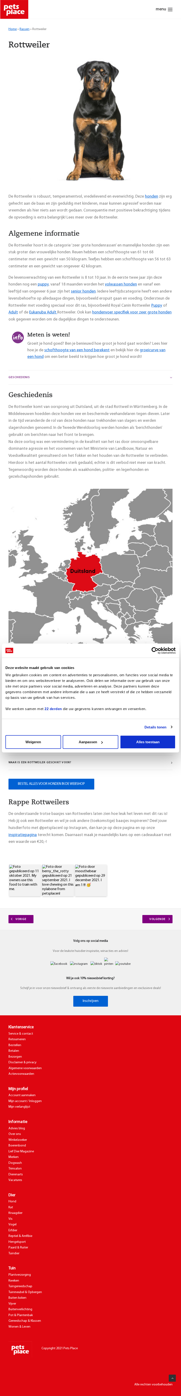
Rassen (24, 29)
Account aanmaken (22, 1095)
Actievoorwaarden (21, 1074)
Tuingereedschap (20, 1286)
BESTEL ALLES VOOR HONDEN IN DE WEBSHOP (51, 784)
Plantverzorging (19, 1275)
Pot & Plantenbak (20, 1315)
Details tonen (155, 727)
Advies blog (16, 1128)
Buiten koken (17, 1298)
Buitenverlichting (20, 1309)
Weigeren (33, 742)
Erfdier (12, 1230)
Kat (10, 1207)
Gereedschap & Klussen (24, 1321)
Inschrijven (91, 1001)
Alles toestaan (148, 742)
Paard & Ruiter (18, 1247)
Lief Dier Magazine (21, 1151)
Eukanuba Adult (43, 312)
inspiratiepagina (22, 835)
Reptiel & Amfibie (20, 1236)
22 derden (53, 709)
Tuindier (13, 1253)
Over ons (14, 1134)
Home (12, 29)
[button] (25, 880)
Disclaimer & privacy (22, 1062)
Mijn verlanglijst (19, 1107)
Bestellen (14, 1045)
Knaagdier (15, 1213)
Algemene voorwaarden (25, 1068)
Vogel (12, 1224)
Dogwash (15, 1163)
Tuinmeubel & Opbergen (25, 1292)
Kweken (13, 1281)
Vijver (12, 1304)
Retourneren (17, 1039)
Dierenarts (15, 1174)
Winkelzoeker (17, 1140)
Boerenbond (17, 1145)
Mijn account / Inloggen (25, 1101)
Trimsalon (15, 1168)
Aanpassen (88, 742)
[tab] (90, 377)
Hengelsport (17, 1242)
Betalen (13, 1051)
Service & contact (20, 1034)
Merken (13, 1157)
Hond (12, 1201)
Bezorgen (15, 1057)
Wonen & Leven (19, 1327)
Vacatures (15, 1180)
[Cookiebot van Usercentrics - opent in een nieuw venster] (155, 650)
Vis (10, 1219)
